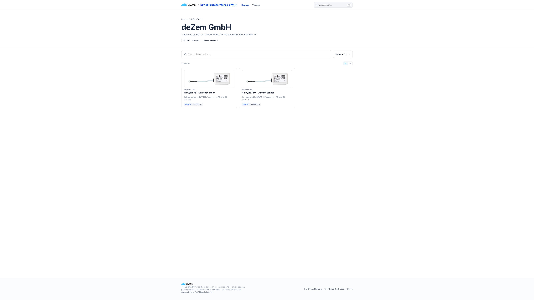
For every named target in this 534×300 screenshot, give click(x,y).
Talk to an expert (192, 40)
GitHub (350, 289)
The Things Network (313, 289)
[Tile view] (345, 63)
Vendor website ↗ (211, 40)
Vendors (256, 5)
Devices (245, 5)
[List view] (350, 63)
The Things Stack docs (334, 289)
